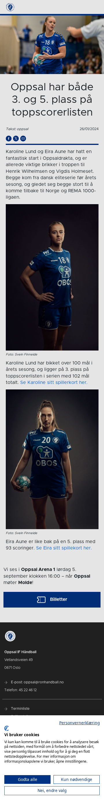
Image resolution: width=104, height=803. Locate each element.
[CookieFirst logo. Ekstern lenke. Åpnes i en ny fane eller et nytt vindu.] (6, 728)
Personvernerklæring (79, 722)
